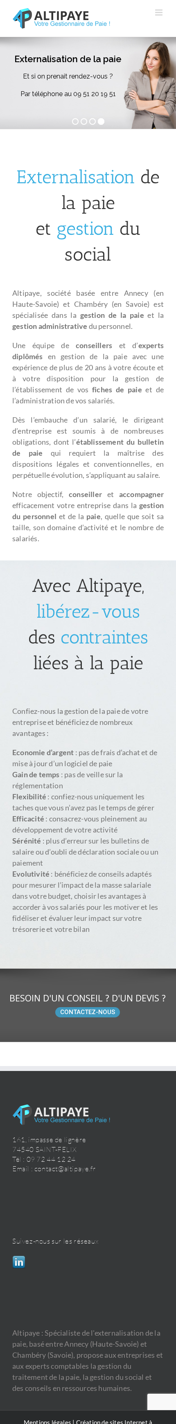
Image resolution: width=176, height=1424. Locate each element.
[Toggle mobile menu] (159, 12)
